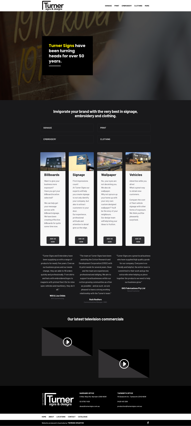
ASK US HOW (53, 240)
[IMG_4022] (109, 170)
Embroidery (127, 6)
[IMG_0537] (81, 170)
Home (44, 417)
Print (116, 6)
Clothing (138, 6)
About (51, 417)
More (147, 6)
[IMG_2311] (138, 170)
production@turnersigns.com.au (129, 406)
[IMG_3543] (52, 170)
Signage (108, 6)
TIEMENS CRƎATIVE (76, 423)
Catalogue (82, 417)
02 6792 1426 (85, 401)
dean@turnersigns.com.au (90, 406)
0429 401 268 (122, 401)
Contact (72, 417)
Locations (61, 417)
